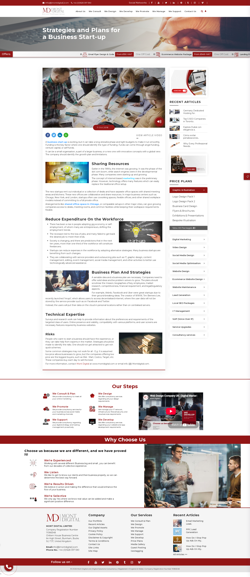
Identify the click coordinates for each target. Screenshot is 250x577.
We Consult (95, 11)
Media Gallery (138, 544)
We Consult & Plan (140, 521)
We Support (175, 11)
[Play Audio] (159, 122)
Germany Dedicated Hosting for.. (193, 112)
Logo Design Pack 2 (183, 201)
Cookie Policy (95, 534)
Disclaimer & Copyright (100, 537)
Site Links (93, 547)
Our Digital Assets (97, 527)
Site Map (93, 551)
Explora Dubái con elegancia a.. (192, 128)
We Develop (126, 11)
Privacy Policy (95, 531)
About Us (81, 11)
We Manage (158, 11)
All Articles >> (180, 554)
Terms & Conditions (98, 541)
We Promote (142, 11)
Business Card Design (184, 206)
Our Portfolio (95, 521)
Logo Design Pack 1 (183, 196)
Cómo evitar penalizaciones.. (191, 136)
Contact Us (190, 11)
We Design (110, 11)
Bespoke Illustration (184, 220)
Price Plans (137, 541)
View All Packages (182, 228)
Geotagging (137, 551)
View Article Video (149, 135)
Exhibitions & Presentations (188, 215)
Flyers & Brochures (183, 210)
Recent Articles (96, 524)
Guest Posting (138, 547)
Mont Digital (83, 363)
